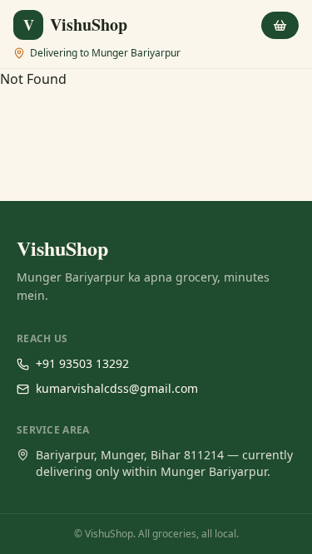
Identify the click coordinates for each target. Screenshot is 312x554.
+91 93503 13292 (82, 363)
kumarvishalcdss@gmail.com (117, 388)
